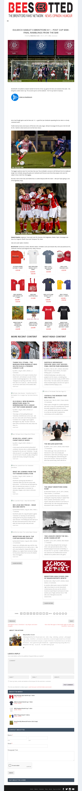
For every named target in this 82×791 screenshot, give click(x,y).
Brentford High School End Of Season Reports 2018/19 (56, 577)
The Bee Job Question (53, 444)
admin (15, 371)
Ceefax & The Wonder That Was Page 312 (55, 396)
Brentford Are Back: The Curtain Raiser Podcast (23, 537)
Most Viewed (65, 446)
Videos (36, 789)
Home (31, 789)
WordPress (31, 787)
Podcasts (41, 789)
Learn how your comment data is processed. (40, 687)
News (34, 509)
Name (10, 735)
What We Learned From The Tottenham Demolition (24, 472)
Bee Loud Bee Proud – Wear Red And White (24, 506)
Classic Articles (56, 371)
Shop (46, 789)
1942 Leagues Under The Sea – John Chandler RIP (56, 537)
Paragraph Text (13, 750)
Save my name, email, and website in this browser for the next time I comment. (30, 681)
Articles (29, 371)
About (50, 789)
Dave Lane (48, 400)
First (9, 740)
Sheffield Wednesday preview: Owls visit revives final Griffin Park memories (56, 364)
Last (30, 740)
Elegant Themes (18, 787)
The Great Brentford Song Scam (55, 488)
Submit (11, 773)
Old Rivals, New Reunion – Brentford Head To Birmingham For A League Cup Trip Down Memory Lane (25, 404)
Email (10, 743)
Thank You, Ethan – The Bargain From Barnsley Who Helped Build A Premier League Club (25, 365)
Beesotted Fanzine (19, 509)
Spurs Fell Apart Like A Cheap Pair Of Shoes (22, 439)
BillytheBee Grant (34, 36)
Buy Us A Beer (57, 789)
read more (15, 386)
